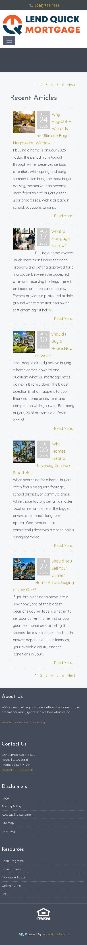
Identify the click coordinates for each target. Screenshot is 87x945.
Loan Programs (12, 861)
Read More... (64, 216)
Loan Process (11, 869)
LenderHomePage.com (56, 934)
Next (71, 85)
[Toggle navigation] (9, 40)
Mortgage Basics (13, 877)
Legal (6, 798)
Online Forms (11, 885)
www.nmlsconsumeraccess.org (23, 722)
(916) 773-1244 (47, 5)
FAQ (5, 894)
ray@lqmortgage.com (17, 769)
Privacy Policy (11, 806)
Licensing (8, 831)
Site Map (8, 823)
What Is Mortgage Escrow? (60, 238)
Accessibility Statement (17, 814)
